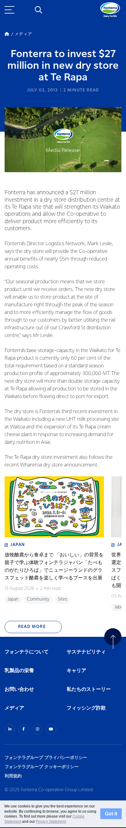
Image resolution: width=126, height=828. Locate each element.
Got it (111, 814)
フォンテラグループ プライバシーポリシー (46, 757)
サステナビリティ (86, 652)
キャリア (77, 670)
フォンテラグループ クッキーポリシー (42, 766)
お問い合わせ (19, 689)
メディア (14, 708)
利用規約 (13, 776)
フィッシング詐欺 (86, 708)
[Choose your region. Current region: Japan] (24, 10)
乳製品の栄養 (19, 670)
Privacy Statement (51, 821)
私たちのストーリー (89, 689)
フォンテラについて (27, 652)
